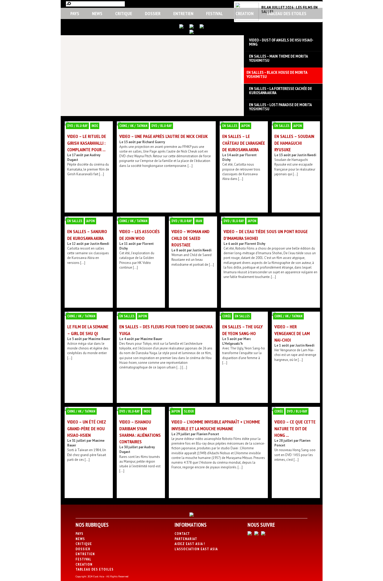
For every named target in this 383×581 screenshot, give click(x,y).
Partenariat (186, 538)
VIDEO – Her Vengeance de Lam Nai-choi (292, 333)
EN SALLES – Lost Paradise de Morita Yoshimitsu (280, 106)
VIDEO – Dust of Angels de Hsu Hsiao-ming (281, 42)
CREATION (245, 13)
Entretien (183, 13)
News (97, 13)
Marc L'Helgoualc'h (236, 341)
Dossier (152, 13)
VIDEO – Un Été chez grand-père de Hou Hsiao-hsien (86, 428)
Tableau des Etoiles (286, 13)
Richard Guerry (153, 142)
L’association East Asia (196, 549)
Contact (182, 533)
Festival (214, 13)
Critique (123, 13)
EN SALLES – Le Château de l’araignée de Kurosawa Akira (243, 142)
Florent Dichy (255, 243)
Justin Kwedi (306, 155)
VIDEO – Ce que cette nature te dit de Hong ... (295, 428)
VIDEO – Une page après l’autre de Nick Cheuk (163, 136)
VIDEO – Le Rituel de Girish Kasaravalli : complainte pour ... (86, 142)
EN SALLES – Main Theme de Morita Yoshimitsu (278, 58)
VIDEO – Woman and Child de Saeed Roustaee (190, 237)
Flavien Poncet (207, 434)
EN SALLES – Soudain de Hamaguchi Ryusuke (294, 142)
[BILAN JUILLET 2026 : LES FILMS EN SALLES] (247, 19)
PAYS (74, 13)
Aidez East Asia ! (190, 543)
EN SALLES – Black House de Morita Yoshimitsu (276, 74)
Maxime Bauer (99, 339)
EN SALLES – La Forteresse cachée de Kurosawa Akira (280, 90)
